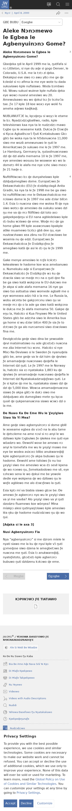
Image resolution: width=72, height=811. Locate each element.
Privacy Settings (28, 792)
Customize (44, 803)
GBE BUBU (10, 22)
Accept (10, 803)
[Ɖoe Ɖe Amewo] (58, 13)
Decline (26, 803)
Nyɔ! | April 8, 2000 (17, 13)
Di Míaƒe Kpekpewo (17, 671)
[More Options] (66, 13)
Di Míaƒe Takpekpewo (19, 678)
